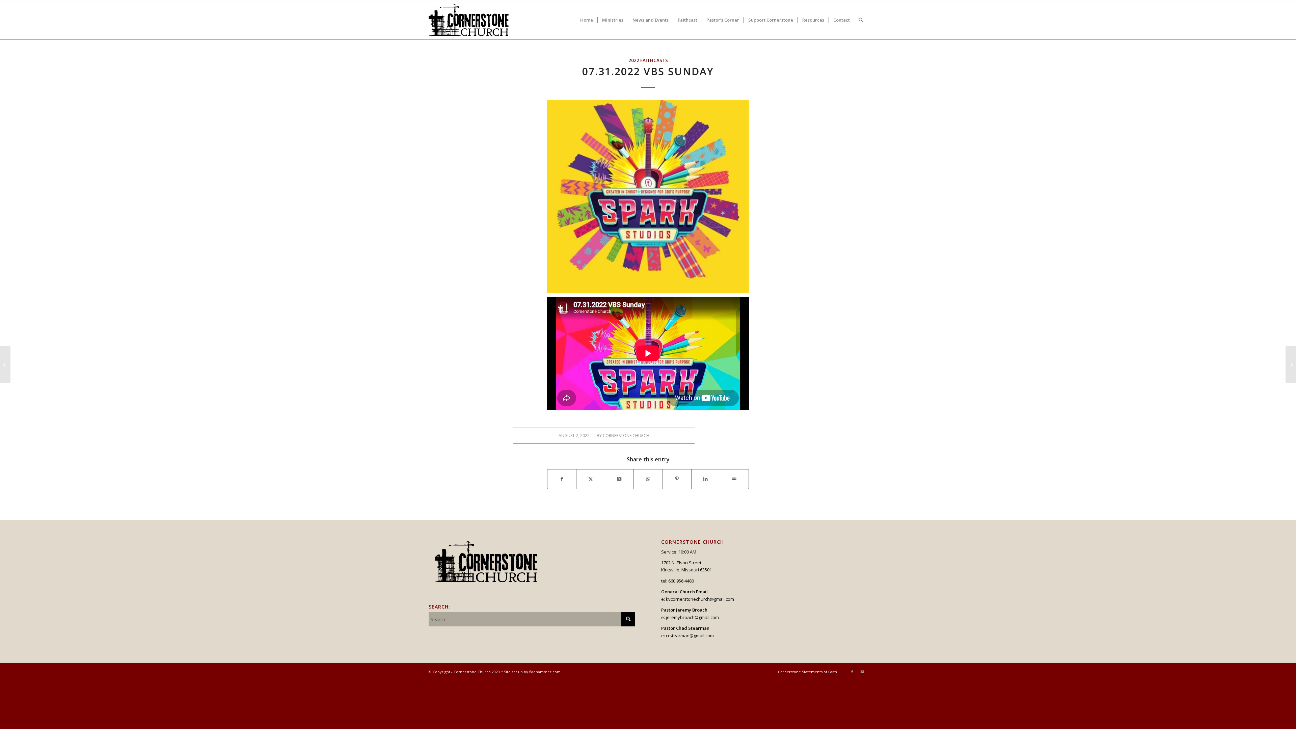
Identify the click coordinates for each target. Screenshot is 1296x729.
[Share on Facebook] (561, 478)
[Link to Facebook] (852, 672)
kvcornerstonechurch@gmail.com (700, 599)
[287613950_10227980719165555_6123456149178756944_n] (648, 196)
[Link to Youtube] (862, 672)
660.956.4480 (681, 581)
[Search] (860, 19)
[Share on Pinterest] (677, 478)
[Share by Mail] (734, 478)
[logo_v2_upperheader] (473, 19)
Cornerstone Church (626, 435)
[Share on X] (590, 478)
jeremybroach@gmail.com (692, 617)
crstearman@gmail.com (690, 635)
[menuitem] (586, 19)
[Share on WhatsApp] (648, 478)
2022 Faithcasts (648, 60)
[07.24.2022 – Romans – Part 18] (5, 364)
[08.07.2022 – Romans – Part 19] (1291, 364)
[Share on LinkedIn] (706, 478)
